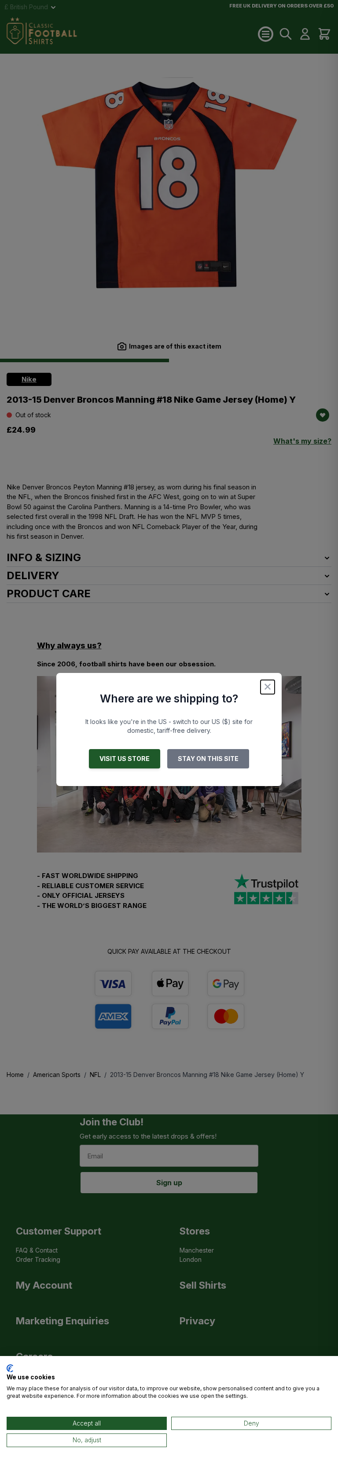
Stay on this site (208, 758)
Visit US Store (124, 758)
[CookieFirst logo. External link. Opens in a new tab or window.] (10, 1368)
